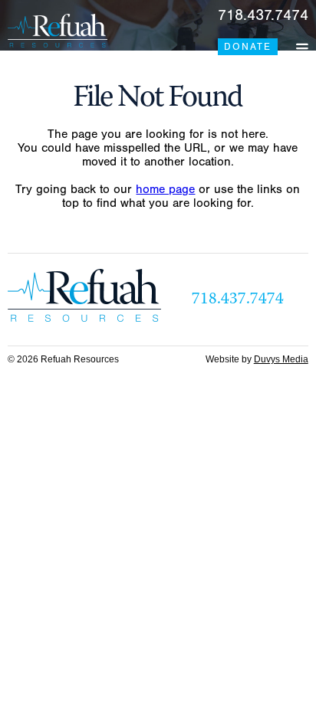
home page (165, 189)
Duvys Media (281, 359)
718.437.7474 (263, 15)
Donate (248, 46)
